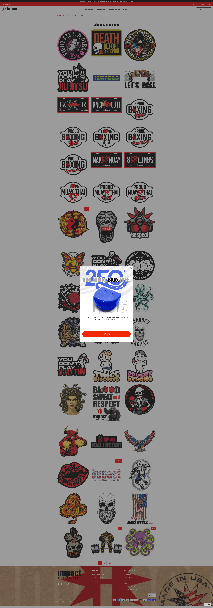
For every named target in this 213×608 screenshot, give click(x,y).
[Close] (131, 268)
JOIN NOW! (106, 334)
